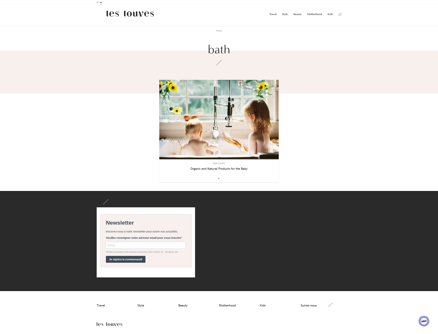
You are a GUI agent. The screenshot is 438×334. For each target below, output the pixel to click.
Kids (330, 14)
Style (285, 14)
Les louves (109, 324)
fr (98, 2)
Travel (272, 14)
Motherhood (314, 14)
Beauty (297, 14)
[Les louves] (130, 15)
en (101, 2)
